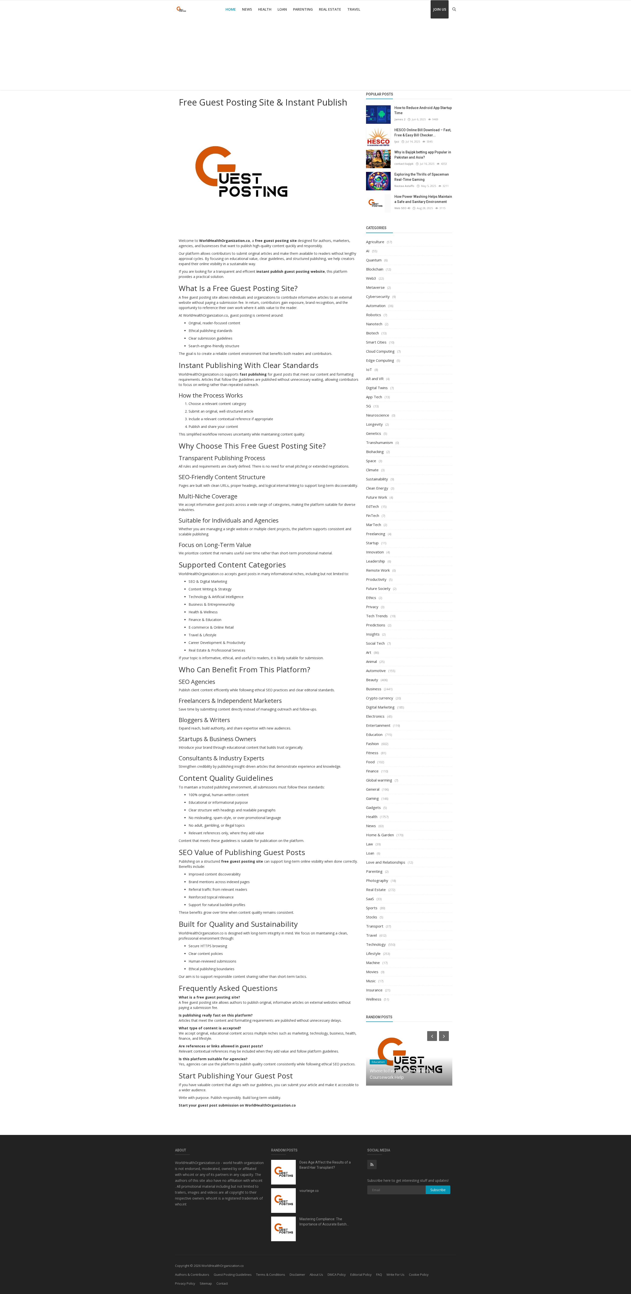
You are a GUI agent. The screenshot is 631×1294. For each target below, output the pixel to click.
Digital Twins (377, 387)
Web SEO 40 (402, 208)
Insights (373, 634)
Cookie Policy (419, 1274)
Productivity (376, 579)
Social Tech (375, 643)
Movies (372, 971)
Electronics (375, 716)
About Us (316, 1274)
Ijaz (396, 141)
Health (264, 9)
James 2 (399, 119)
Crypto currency (379, 697)
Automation (376, 305)
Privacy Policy (185, 1283)
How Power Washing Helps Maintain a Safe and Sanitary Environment (423, 199)
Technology (376, 944)
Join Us (439, 9)
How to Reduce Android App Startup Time (423, 110)
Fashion (372, 743)
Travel (353, 9)
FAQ (379, 1274)
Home (231, 9)
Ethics (371, 597)
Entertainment (378, 725)
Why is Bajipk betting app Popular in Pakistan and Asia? (422, 154)
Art (368, 652)
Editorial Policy (361, 1274)
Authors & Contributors (192, 1274)
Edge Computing (380, 360)
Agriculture (375, 241)
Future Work (376, 497)
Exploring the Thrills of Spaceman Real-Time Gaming (421, 177)
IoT (369, 369)
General (372, 789)
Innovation (375, 551)
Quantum (374, 259)
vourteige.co (309, 1191)
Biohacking (375, 451)
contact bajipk (403, 163)
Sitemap (206, 1283)
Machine (373, 962)
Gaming (372, 798)
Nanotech (374, 323)
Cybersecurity (378, 296)
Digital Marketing (380, 707)
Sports (371, 907)
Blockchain (374, 269)
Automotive (376, 670)
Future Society (378, 588)
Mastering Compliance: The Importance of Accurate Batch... (324, 1221)
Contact (222, 1283)
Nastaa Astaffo (404, 186)
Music (371, 980)
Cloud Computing (380, 351)
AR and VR (375, 378)
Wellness (373, 999)
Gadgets (373, 807)
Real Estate (330, 9)
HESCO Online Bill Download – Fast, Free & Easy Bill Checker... (422, 132)
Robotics (373, 314)
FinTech (372, 515)
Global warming (379, 780)
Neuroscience (377, 415)
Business (373, 688)
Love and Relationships (385, 862)
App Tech (374, 396)
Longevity (374, 424)
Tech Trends (377, 615)
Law (369, 843)
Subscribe (438, 1189)
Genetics (373, 433)
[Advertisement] (315, 55)
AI (367, 250)
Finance (372, 770)
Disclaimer (297, 1274)
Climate (372, 469)
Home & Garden (380, 834)
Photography (377, 880)
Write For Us (395, 1274)
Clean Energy (377, 488)
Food (370, 761)
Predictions (375, 624)
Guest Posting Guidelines (233, 1274)
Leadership (375, 561)
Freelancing (375, 533)
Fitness (372, 752)
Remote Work (378, 570)
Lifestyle (373, 953)
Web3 (371, 278)
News (247, 9)
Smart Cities (376, 342)
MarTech (373, 524)
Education (374, 734)
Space (371, 460)
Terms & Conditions (270, 1274)
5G (368, 405)
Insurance (374, 989)
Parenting (303, 9)
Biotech (372, 332)
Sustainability (377, 478)
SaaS (370, 898)
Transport (374, 926)
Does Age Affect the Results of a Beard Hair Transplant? (325, 1164)
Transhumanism (379, 442)
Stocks (371, 916)
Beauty (372, 679)
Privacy (372, 606)
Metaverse (375, 287)
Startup (372, 542)
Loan (282, 9)
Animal (371, 661)
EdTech (372, 506)
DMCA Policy (337, 1274)
